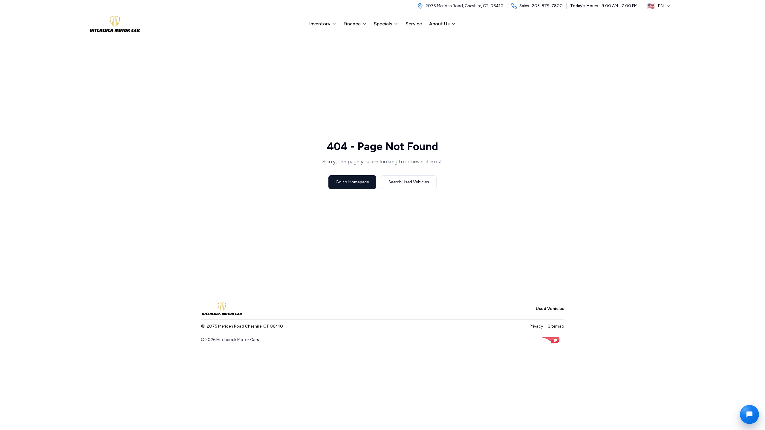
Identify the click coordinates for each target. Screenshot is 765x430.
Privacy (536, 326)
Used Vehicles (550, 308)
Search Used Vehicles (408, 182)
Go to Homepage (352, 182)
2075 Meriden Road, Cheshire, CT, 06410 (465, 5)
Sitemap (556, 326)
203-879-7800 (547, 5)
